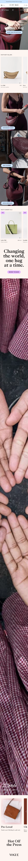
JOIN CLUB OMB (14, 444)
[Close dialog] (26, 412)
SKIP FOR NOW (14, 447)
